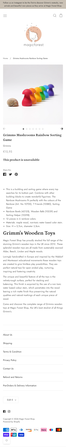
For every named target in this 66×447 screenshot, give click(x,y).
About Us (7, 334)
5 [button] (36, 129)
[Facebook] (3, 411)
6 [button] (39, 129)
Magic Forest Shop (26, 418)
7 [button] (42, 129)
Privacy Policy (9, 360)
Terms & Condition (12, 351)
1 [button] (23, 129)
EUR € (10, 400)
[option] (33, 95)
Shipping (7, 343)
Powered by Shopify (11, 421)
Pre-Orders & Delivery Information (20, 385)
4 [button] (33, 129)
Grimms (7, 146)
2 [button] (26, 129)
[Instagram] (8, 411)
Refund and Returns (12, 377)
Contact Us (8, 368)
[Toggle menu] (5, 15)
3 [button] (30, 129)
